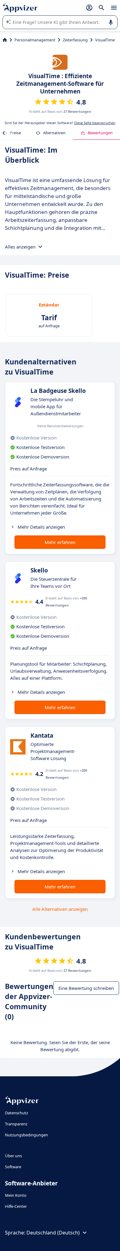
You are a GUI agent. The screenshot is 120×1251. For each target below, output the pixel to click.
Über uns (13, 1155)
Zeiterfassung (75, 40)
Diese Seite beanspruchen (94, 122)
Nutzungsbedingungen (26, 1135)
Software (13, 1166)
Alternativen (54, 132)
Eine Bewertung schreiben (86, 988)
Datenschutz (16, 1113)
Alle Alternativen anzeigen (60, 909)
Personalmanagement (34, 40)
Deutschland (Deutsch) (53, 1232)
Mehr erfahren (60, 542)
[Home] (4, 40)
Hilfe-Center (16, 1206)
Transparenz (16, 1124)
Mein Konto (15, 1195)
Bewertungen (100, 132)
